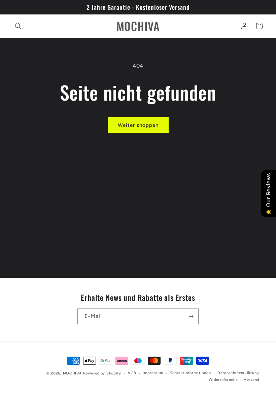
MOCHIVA (72, 373)
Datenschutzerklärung (238, 373)
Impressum (153, 373)
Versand (251, 379)
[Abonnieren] (190, 316)
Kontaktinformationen (190, 373)
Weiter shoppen (138, 125)
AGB (132, 373)
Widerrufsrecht (223, 379)
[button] (18, 26)
